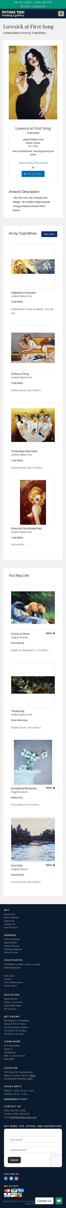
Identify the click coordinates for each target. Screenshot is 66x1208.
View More (49, 234)
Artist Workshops (12, 1005)
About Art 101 (11, 999)
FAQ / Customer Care (14, 1055)
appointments (10, 1099)
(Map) (33, 1075)
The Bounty (18, 711)
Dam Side (16, 865)
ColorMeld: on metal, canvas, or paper (22, 964)
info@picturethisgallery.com (23, 1117)
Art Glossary (10, 1009)
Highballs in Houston (23, 292)
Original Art (9, 924)
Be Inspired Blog (11, 1045)
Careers (8, 979)
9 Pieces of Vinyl (20, 374)
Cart (26, 6)
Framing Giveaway (13, 949)
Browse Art (9, 914)
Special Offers (11, 942)
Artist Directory (11, 917)
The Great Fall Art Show (15, 1030)
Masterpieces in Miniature (16, 1020)
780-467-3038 (22, 2)
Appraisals (9, 921)
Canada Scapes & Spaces (16, 1027)
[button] (61, 13)
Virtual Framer (11, 952)
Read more (33, 282)
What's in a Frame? (13, 1002)
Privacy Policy (10, 985)
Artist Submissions (13, 982)
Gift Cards (9, 975)
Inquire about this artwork (33, 162)
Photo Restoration (12, 967)
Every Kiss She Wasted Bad (26, 528)
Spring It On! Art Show (15, 1024)
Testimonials (10, 1052)
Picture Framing (11, 939)
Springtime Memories (23, 788)
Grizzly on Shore (20, 633)
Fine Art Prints (11, 927)
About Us (8, 1049)
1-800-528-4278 (42, 2)
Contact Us (38, 6)
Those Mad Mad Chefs (24, 451)
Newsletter (9, 1059)
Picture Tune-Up (11, 946)
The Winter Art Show (14, 1034)
